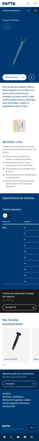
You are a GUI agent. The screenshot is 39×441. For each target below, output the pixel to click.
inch (9, 215)
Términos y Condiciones (12, 396)
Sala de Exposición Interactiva (16, 403)
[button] (28, 3)
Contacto (6, 393)
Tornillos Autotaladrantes (11, 10)
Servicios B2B (8, 406)
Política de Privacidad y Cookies (16, 399)
